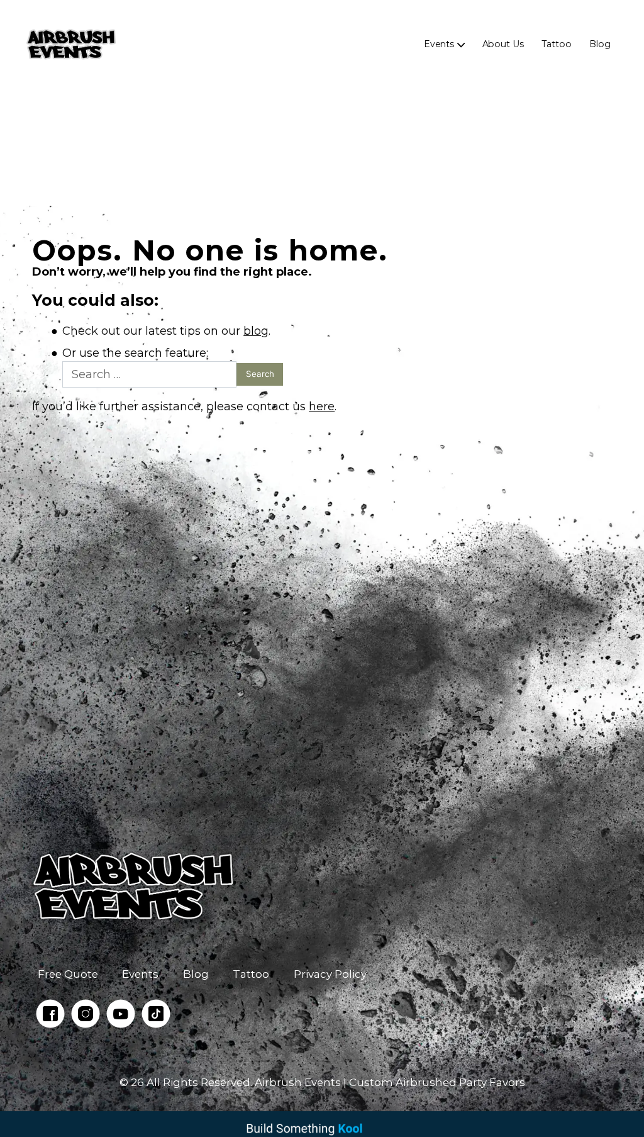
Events (439, 44)
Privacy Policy (330, 974)
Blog (600, 44)
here (322, 406)
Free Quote (68, 974)
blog (256, 331)
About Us (502, 44)
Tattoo (556, 44)
